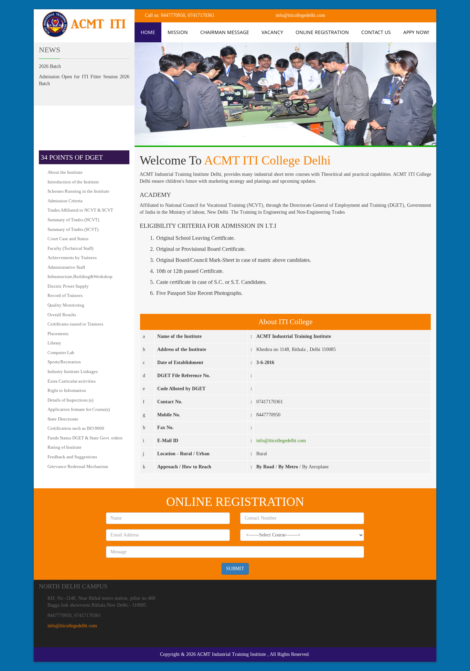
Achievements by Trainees (72, 257)
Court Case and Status (67, 238)
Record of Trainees (65, 295)
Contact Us (376, 32)
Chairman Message (224, 32)
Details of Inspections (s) (70, 400)
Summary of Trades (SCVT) (72, 229)
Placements (57, 333)
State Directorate (62, 419)
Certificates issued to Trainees (75, 324)
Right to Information (66, 390)
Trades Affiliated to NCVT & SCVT (80, 210)
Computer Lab (60, 352)
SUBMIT (235, 568)
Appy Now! (416, 32)
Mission (178, 32)
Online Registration (322, 32)
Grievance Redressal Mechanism (77, 466)
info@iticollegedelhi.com (281, 440)
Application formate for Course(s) (78, 409)
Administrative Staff (66, 267)
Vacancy (272, 32)
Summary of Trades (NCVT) (73, 219)
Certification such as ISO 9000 (75, 428)
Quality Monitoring (65, 305)
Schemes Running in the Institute (78, 191)
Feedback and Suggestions (72, 456)
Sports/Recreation (64, 361)
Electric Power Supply (68, 286)
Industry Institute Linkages (72, 371)
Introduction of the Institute (73, 181)
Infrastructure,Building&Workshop (80, 276)
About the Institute (65, 172)
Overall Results (61, 314)
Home (148, 32)
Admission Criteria (65, 200)
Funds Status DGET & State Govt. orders (84, 437)
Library (54, 342)
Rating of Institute (64, 447)
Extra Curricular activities (71, 381)
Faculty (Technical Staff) (70, 248)
